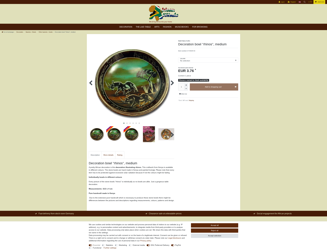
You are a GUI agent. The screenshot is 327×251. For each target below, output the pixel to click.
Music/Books (182, 27)
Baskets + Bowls (30, 32)
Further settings (110, 248)
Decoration (125, 27)
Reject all (214, 230)
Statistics (109, 245)
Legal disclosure (174, 238)
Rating (119, 155)
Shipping (191, 100)
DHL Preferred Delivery (160, 245)
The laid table (143, 27)
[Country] (299, 2)
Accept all (215, 225)
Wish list (184, 94)
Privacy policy (145, 241)
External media (139, 245)
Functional (97, 248)
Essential (96, 245)
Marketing (123, 245)
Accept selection (214, 236)
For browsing (200, 27)
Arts (156, 27)
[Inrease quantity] (186, 85)
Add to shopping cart (213, 87)
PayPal (178, 245)
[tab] (95, 155)
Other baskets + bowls (45, 32)
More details (108, 155)
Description (95, 155)
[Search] (304, 2)
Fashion (167, 27)
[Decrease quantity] (186, 89)
